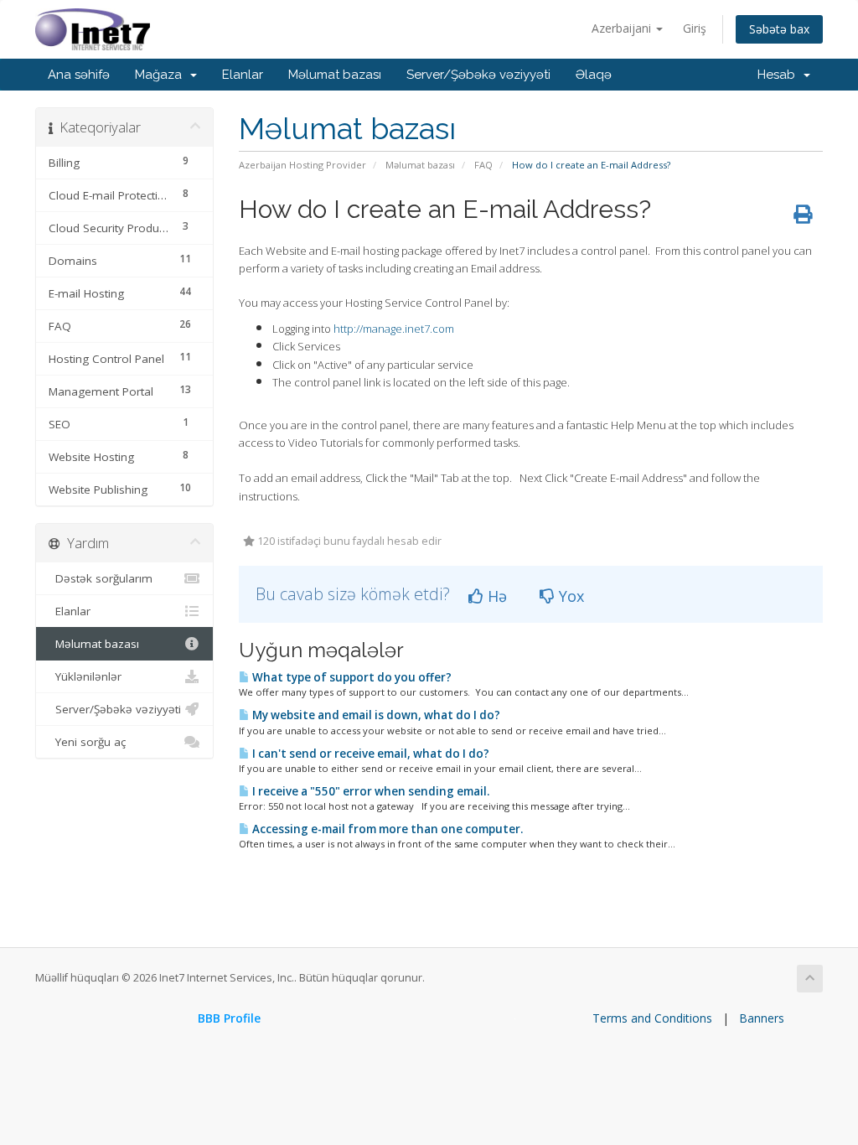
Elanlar (242, 74)
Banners (761, 1018)
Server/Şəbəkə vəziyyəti (478, 74)
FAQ (483, 164)
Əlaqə (594, 74)
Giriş (694, 28)
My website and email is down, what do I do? (375, 715)
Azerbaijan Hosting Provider (302, 164)
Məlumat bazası (334, 74)
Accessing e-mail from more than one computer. (386, 829)
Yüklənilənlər (85, 676)
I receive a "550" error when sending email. (369, 791)
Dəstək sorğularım (100, 578)
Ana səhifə (79, 74)
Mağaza (162, 74)
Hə (495, 596)
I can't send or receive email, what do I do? (369, 753)
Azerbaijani (623, 28)
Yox (569, 596)
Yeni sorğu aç (87, 741)
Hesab (779, 74)
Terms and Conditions (652, 1018)
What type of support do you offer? (351, 677)
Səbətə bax (779, 29)
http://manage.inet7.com (393, 328)
